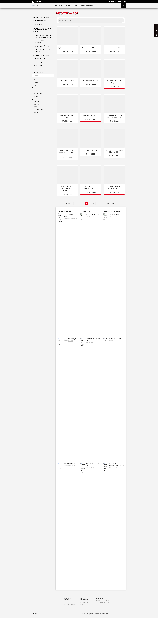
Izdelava (34, 614)
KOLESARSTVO (37, 62)
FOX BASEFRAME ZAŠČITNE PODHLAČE (90, 188)
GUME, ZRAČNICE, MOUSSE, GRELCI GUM (41, 51)
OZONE (36, 101)
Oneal (36, 82)
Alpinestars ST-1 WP (114, 48)
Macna (36, 104)
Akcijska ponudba (102, 603)
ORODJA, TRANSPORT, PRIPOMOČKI (40, 42)
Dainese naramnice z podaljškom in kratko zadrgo (67, 152)
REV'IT (36, 99)
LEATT (36, 91)
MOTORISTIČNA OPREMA (41, 17)
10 (108, 203)
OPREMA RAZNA (38, 24)
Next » (113, 203)
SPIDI (35, 107)
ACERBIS (36, 88)
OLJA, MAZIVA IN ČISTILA (41, 46)
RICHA (36, 112)
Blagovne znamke (102, 601)
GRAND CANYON (39, 110)
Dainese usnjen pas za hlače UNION (114, 151)
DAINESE (37, 96)
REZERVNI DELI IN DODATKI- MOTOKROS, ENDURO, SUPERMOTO (42, 30)
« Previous (69, 203)
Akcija (68, 5)
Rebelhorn (38, 93)
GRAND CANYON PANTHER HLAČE (114, 188)
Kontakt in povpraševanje (83, 5)
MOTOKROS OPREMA (39, 21)
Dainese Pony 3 (91, 150)
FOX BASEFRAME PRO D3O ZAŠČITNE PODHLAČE (67, 189)
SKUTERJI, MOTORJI (39, 59)
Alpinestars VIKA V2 (90, 115)
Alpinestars (38, 80)
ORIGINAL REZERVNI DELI (41, 55)
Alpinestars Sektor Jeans (67, 48)
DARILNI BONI (37, 66)
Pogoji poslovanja (70, 604)
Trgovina (58, 5)
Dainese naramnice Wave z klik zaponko (114, 116)
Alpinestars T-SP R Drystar (114, 82)
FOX (35, 85)
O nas (66, 602)
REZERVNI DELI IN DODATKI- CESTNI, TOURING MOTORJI (42, 36)
